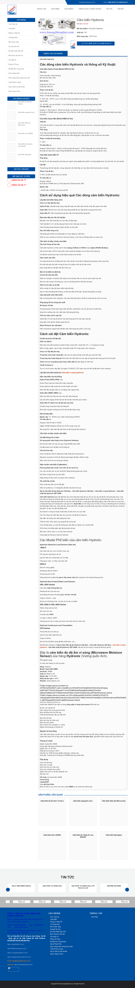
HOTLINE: (96, 43)
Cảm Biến (12, 28)
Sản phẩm (68, 9)
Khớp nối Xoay (14, 64)
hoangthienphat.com (67, 984)
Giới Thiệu (55, 9)
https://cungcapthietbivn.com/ (17, 953)
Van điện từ (12, 60)
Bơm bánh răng (14, 42)
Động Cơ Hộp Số (14, 33)
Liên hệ (120, 9)
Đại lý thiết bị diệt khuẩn (17, 87)
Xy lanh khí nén (14, 46)
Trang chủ (41, 9)
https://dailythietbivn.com (15, 944)
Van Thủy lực (13, 24)
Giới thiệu (94, 917)
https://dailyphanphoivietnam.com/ (19, 957)
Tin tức (109, 9)
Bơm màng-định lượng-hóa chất (19, 78)
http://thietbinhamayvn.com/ (16, 948)
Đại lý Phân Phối (14, 73)
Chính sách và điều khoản (89, 9)
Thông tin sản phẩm (53, 53)
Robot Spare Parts (14, 91)
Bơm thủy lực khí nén (16, 55)
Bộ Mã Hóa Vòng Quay (16, 69)
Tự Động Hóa (13, 37)
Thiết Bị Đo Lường (15, 82)
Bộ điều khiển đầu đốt (16, 51)
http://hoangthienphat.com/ (23, 964)
